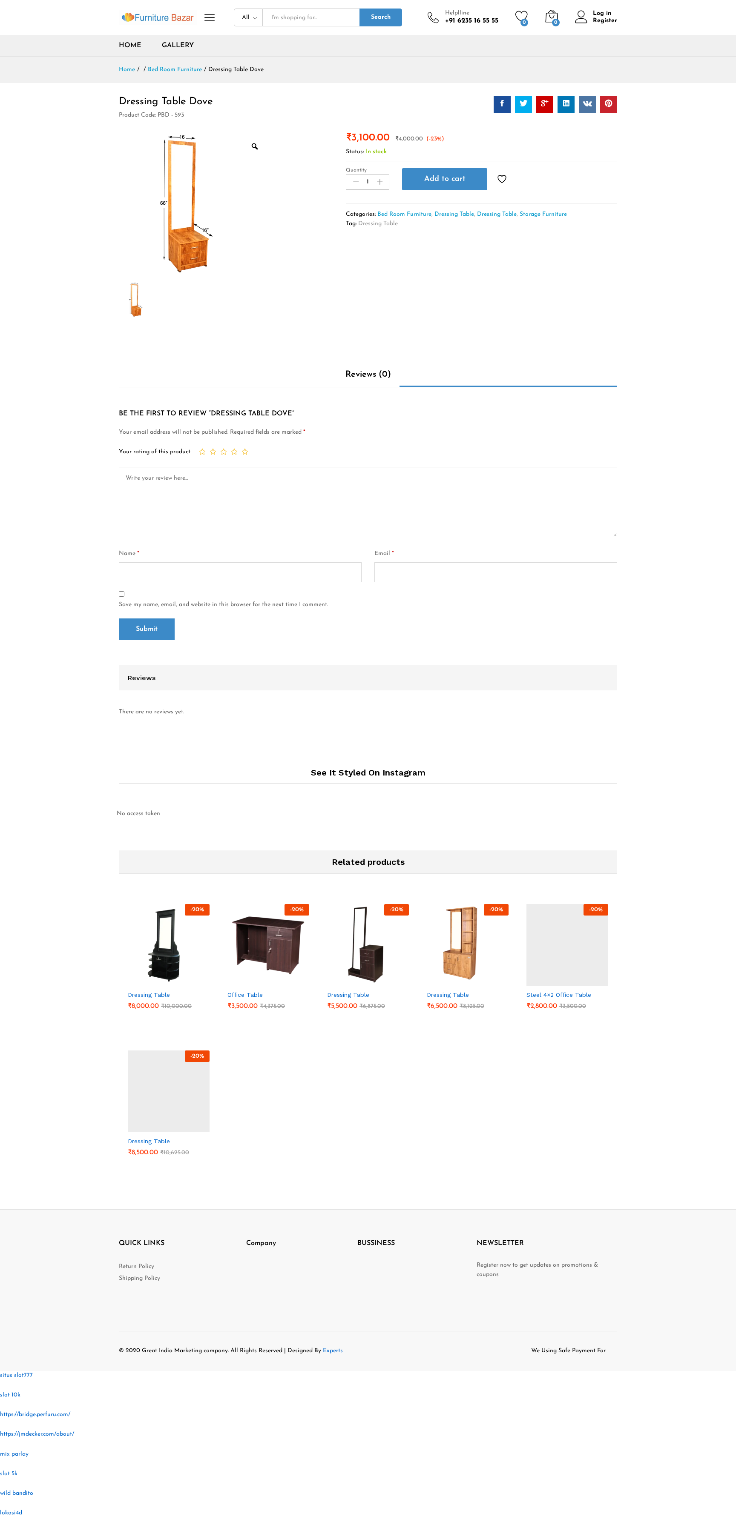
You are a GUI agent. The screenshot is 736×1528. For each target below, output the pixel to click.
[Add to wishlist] (503, 179)
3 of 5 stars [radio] (223, 451)
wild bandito (16, 1493)
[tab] (368, 378)
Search (381, 17)
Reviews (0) (368, 374)
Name (129, 553)
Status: (355, 152)
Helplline (457, 13)
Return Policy (136, 1266)
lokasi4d (11, 1513)
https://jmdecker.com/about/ (37, 1434)
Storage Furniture (543, 214)
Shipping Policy (139, 1278)
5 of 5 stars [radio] (245, 451)
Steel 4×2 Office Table (558, 994)
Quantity (356, 170)
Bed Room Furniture (404, 214)
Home (130, 45)
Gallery (178, 45)
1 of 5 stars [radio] (202, 451)
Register (605, 20)
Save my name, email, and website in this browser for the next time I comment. (223, 604)
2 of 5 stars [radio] (213, 451)
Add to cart (445, 179)
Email (384, 553)
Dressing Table (454, 214)
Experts (333, 1351)
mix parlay (14, 1454)
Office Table (245, 994)
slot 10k (10, 1395)
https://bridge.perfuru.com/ (35, 1414)
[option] (193, 207)
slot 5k (8, 1474)
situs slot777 (16, 1375)
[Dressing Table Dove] (502, 104)
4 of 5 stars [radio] (234, 451)
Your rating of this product (154, 452)
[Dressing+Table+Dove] (523, 104)
